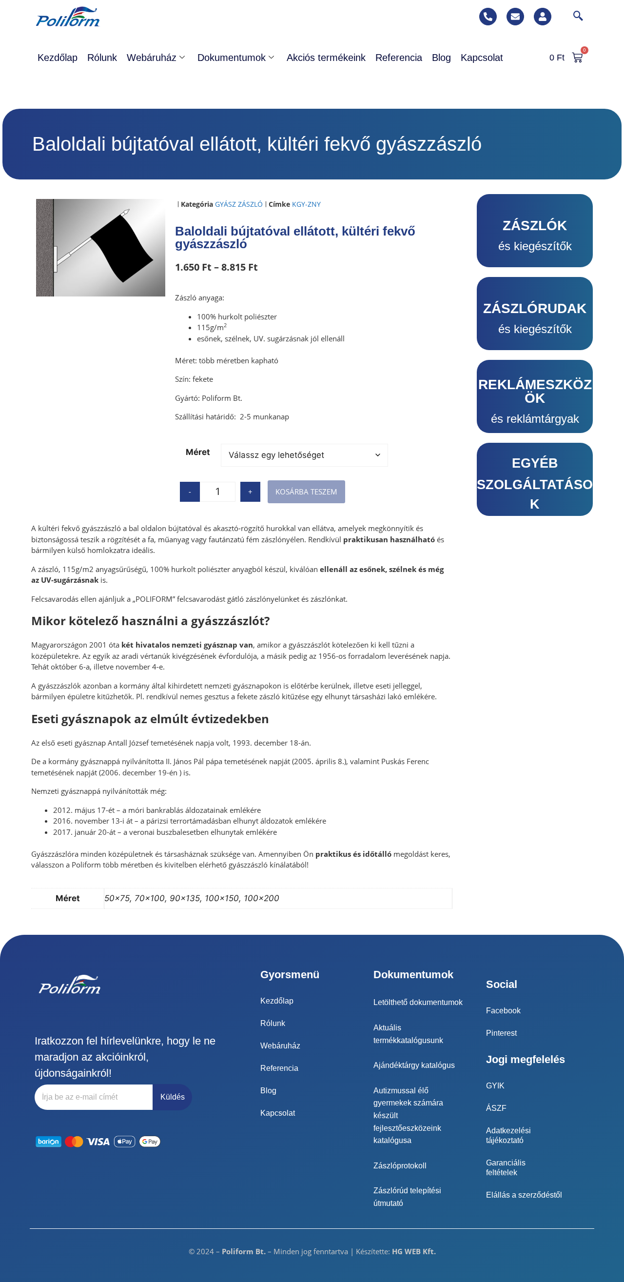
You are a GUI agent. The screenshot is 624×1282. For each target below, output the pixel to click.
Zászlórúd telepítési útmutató (407, 1196)
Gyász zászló (239, 204)
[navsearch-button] (573, 16)
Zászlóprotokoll (400, 1166)
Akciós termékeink (326, 57)
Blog (441, 57)
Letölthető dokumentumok (418, 1002)
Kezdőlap (58, 57)
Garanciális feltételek (506, 1168)
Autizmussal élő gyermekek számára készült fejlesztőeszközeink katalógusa (408, 1115)
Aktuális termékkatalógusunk (408, 1034)
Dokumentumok (231, 57)
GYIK (495, 1086)
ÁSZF (496, 1108)
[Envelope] (515, 16)
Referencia (398, 57)
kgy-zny (306, 204)
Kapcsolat (482, 57)
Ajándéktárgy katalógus (414, 1065)
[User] (542, 16)
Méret (198, 452)
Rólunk (102, 57)
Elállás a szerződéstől (524, 1195)
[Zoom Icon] (101, 247)
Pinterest (501, 1033)
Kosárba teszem (306, 491)
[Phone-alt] (488, 16)
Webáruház (151, 57)
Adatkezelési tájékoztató (508, 1135)
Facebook (503, 1010)
